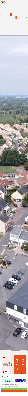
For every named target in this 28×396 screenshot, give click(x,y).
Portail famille (23, 361)
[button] (26, 18)
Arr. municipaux (23, 366)
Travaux (17, 370)
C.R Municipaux (17, 366)
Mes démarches (17, 361)
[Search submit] (18, 246)
